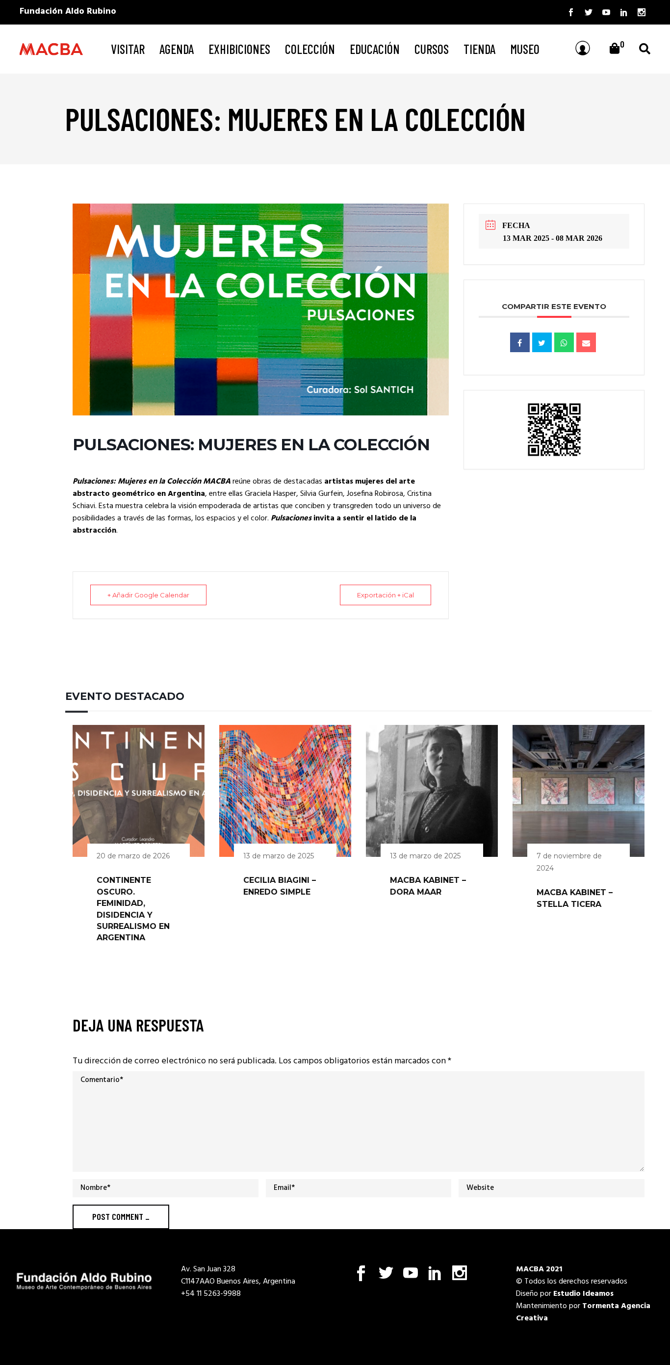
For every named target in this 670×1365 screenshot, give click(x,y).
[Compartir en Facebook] (520, 342)
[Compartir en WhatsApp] (564, 342)
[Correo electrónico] (586, 342)
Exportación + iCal (385, 595)
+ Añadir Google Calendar (148, 595)
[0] (614, 49)
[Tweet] (542, 342)
